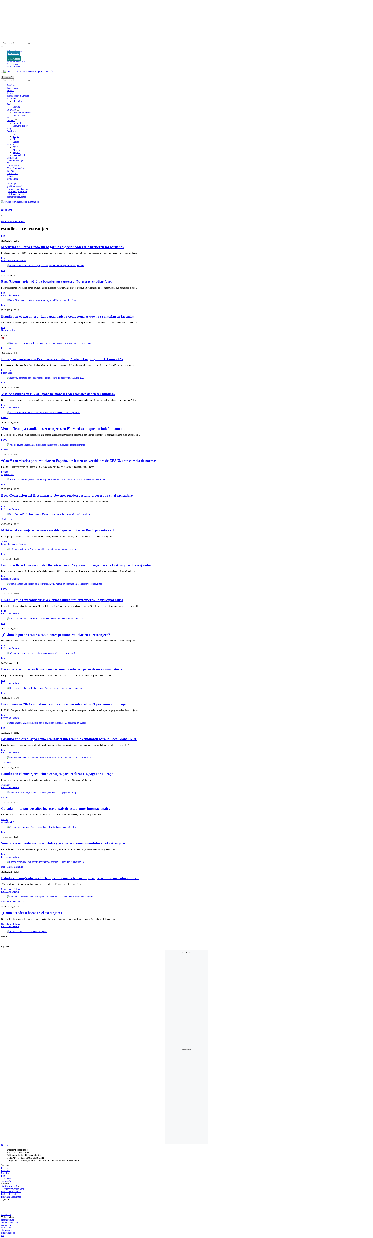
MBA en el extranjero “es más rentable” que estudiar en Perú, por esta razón (58, 530)
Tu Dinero (11, 109)
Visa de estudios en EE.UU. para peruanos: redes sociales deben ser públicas (58, 394)
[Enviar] (29, 43)
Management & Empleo (18, 95)
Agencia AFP (7, 822)
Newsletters (12, 64)
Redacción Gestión (10, 295)
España (16, 152)
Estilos (16, 141)
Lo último (11, 85)
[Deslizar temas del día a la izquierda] (2, 46)
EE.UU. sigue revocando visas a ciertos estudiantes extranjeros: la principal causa (62, 600)
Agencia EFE (7, 474)
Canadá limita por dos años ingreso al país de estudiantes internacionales (55, 808)
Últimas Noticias (14, 51)
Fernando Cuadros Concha (13, 260)
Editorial (17, 123)
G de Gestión (14, 59)
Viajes (16, 136)
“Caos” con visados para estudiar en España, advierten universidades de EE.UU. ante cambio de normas (78, 461)
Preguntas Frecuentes (11, 1196)
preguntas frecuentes (16, 197)
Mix (9, 163)
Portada (10, 90)
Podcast (10, 171)
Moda (15, 139)
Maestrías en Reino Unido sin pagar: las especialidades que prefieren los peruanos (62, 247)
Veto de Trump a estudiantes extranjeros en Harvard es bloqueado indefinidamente (63, 429)
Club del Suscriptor (16, 160)
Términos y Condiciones (12, 1189)
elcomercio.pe (7, 1219)
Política (16, 107)
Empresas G (13, 53)
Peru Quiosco (13, 88)
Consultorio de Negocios (12, 901)
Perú (9, 104)
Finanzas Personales (16, 61)
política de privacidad (17, 191)
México (16, 150)
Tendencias (12, 131)
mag (3, 1235)
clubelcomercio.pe (9, 1222)
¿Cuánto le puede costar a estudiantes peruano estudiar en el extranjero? (55, 635)
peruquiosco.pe (8, 1233)
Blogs (9, 128)
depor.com (6, 1225)
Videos (10, 176)
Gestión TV (12, 173)
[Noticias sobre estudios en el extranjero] (20, 201)
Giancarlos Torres (9, 330)
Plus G (10, 117)
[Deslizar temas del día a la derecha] (2, 72)
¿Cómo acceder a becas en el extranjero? (31, 913)
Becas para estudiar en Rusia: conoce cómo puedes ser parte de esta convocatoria (61, 669)
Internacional (19, 155)
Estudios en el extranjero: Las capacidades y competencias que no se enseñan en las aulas (67, 316)
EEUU (16, 147)
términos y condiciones (17, 189)
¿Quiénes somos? (9, 1186)
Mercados (17, 101)
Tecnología (12, 158)
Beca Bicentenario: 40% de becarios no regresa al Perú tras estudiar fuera (56, 281)
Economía (11, 98)
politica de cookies (15, 194)
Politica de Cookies (10, 1194)
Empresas (11, 56)
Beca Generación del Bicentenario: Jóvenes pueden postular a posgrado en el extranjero (67, 495)
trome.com (6, 1227)
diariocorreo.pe (8, 1230)
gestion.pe (11, 183)
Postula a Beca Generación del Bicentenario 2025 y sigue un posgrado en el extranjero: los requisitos (76, 565)
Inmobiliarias (19, 115)
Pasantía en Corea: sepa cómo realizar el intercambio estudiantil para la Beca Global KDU (69, 739)
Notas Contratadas (15, 168)
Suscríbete (6, 1214)
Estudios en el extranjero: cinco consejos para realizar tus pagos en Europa (57, 774)
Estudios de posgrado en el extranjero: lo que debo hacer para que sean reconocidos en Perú (70, 878)
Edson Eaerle (7, 373)
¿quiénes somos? (14, 186)
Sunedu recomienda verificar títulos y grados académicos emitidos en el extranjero (63, 843)
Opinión (11, 120)
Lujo (15, 134)
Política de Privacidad (11, 1191)
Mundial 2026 (13, 66)
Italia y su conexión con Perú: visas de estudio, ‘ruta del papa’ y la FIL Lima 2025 (62, 359)
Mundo (10, 144)
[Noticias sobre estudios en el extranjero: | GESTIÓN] (28, 71)
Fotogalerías (12, 178)
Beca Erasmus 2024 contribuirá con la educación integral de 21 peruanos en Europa (63, 704)
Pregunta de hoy (20, 125)
